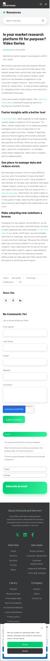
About (37, 593)
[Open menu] (46, 4)
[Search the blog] (43, 20)
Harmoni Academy (13, 602)
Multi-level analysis (37, 573)
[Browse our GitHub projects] (33, 535)
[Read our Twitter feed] (17, 535)
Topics (7, 469)
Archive (7, 475)
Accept (25, 644)
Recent (7, 434)
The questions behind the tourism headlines (22, 442)
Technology (30, 278)
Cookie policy (13, 621)
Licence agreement (13, 612)
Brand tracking (37, 551)
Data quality (16, 278)
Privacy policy (13, 616)
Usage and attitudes (36, 568)
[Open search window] (41, 4)
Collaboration (8, 282)
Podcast (13, 589)
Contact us (37, 598)
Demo (13, 569)
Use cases (37, 544)
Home (13, 551)
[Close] (47, 627)
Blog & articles (13, 593)
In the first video (9, 118)
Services (13, 560)
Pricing (13, 565)
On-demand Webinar (13, 607)
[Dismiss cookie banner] (42, 628)
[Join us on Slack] (25, 535)
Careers (36, 589)
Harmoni (13, 555)
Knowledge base (13, 598)
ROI (20, 282)
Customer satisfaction (37, 555)
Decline (25, 651)
